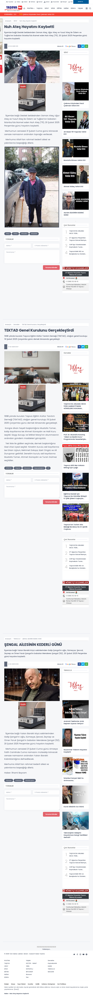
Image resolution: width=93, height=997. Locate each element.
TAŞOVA (39, 8)
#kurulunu (27, 468)
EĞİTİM (59, 8)
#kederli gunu (29, 780)
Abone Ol (60, 46)
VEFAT (47, 8)
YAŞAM (80, 8)
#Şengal (8, 780)
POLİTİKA (30, 8)
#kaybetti (34, 234)
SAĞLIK (66, 8)
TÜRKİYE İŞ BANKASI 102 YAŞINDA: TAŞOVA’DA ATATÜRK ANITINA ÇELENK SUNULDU (50, 14)
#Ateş (15, 234)
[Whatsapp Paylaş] (86, 46)
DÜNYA (73, 8)
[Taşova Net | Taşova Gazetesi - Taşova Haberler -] (13, 8)
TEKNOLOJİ (17, 639)
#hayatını (24, 234)
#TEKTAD (8, 468)
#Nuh (7, 234)
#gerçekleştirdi (39, 468)
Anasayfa (8, 21)
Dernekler (17, 324)
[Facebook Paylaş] (79, 46)
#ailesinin (18, 780)
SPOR (53, 8)
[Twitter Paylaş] (83, 46)
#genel (18, 468)
